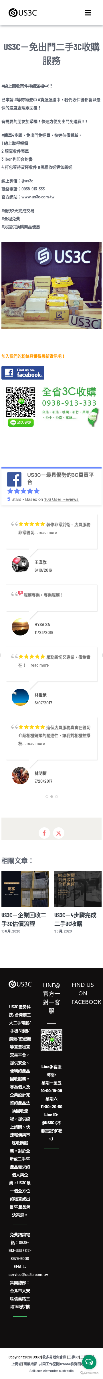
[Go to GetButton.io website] (89, 1373)
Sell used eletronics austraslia (51, 1371)
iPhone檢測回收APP (75, 1364)
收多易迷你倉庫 (54, 1357)
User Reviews (61, 499)
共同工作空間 (49, 1364)
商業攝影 (30, 1364)
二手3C (73, 1357)
